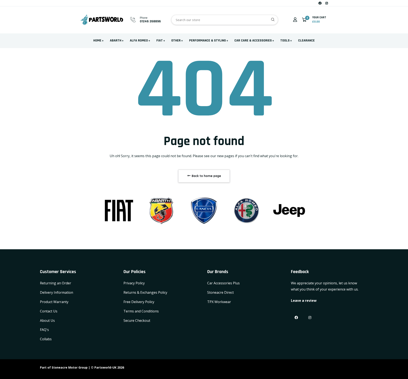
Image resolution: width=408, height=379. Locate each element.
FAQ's (44, 329)
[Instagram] (326, 3)
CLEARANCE (306, 40)
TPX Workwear (219, 301)
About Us (47, 320)
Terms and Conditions (141, 311)
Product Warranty (54, 301)
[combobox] (224, 20)
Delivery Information (56, 292)
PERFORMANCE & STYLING (207, 40)
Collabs (46, 339)
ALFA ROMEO (139, 40)
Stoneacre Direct (220, 292)
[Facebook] (320, 3)
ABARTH (115, 40)
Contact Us (48, 311)
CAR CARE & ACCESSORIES (253, 40)
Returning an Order (55, 283)
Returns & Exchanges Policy (145, 292)
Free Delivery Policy (138, 301)
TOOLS (285, 40)
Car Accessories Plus (223, 283)
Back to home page (206, 176)
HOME (97, 40)
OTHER (176, 40)
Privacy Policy (134, 283)
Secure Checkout (136, 320)
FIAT (159, 40)
